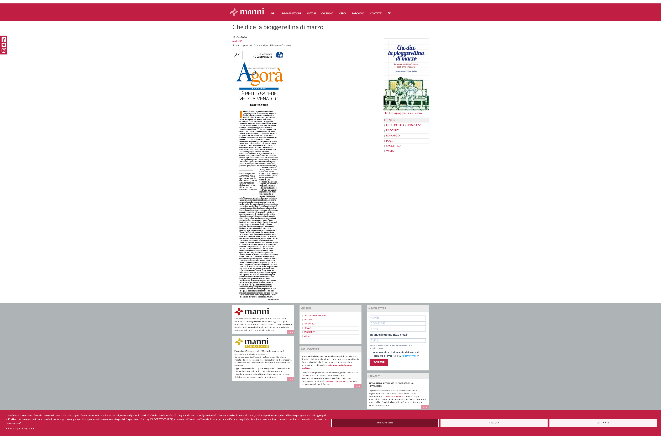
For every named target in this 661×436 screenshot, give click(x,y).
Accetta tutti (603, 423)
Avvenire (237, 41)
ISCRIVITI (379, 362)
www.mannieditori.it (395, 396)
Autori (311, 13)
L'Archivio (358, 13)
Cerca (343, 13)
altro (292, 380)
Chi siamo (327, 13)
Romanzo (393, 135)
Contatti (376, 13)
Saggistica (393, 145)
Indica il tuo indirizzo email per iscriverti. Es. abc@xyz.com (391, 347)
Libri (272, 13)
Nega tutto (494, 423)
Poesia (390, 140)
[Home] (248, 9)
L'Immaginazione (291, 13)
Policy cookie (28, 428)
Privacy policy (12, 428)
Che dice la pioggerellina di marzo (403, 112)
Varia (390, 150)
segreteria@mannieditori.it (338, 381)
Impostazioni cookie (385, 423)
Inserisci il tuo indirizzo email (388, 334)
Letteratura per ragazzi (404, 125)
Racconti (393, 130)
